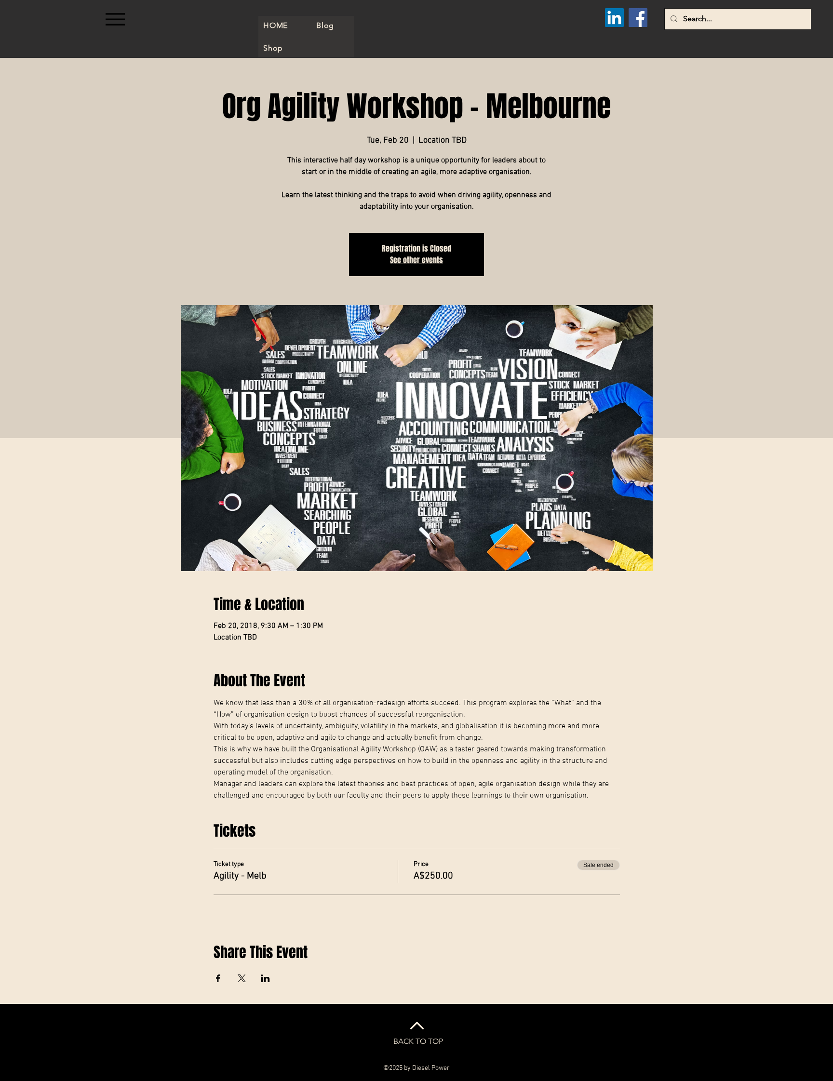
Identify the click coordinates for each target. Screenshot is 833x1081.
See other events (416, 260)
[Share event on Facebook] (218, 978)
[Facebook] (638, 17)
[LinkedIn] (614, 17)
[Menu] (115, 19)
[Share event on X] (241, 978)
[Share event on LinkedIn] (265, 978)
